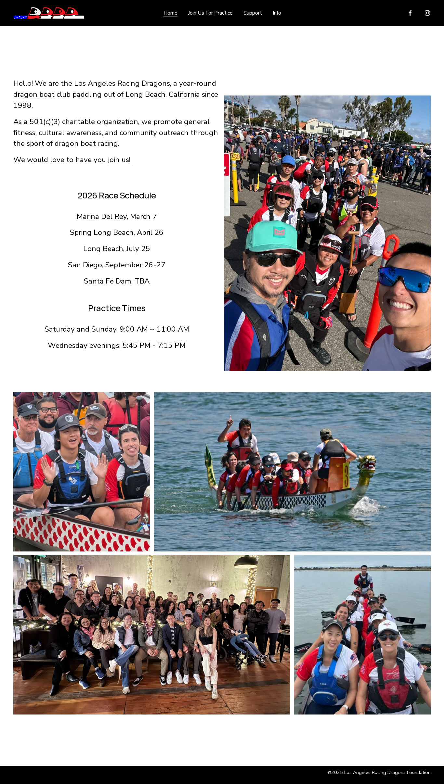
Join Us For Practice (210, 13)
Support (252, 13)
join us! (119, 160)
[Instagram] (427, 13)
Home (170, 13)
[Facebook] (410, 13)
